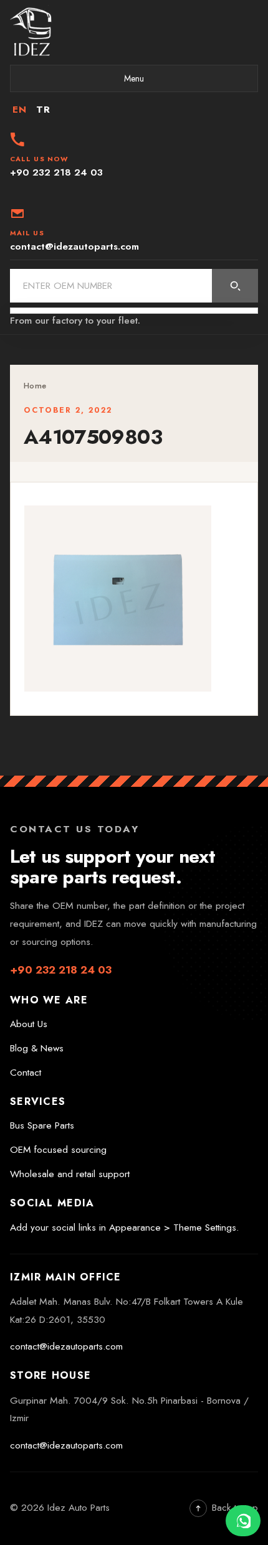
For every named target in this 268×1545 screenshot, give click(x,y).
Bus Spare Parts (42, 1125)
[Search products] (235, 286)
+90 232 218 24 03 (61, 969)
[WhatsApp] (243, 1520)
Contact (25, 1072)
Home (35, 386)
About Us (28, 1024)
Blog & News (37, 1048)
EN (19, 109)
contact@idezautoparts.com (66, 1346)
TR (43, 109)
